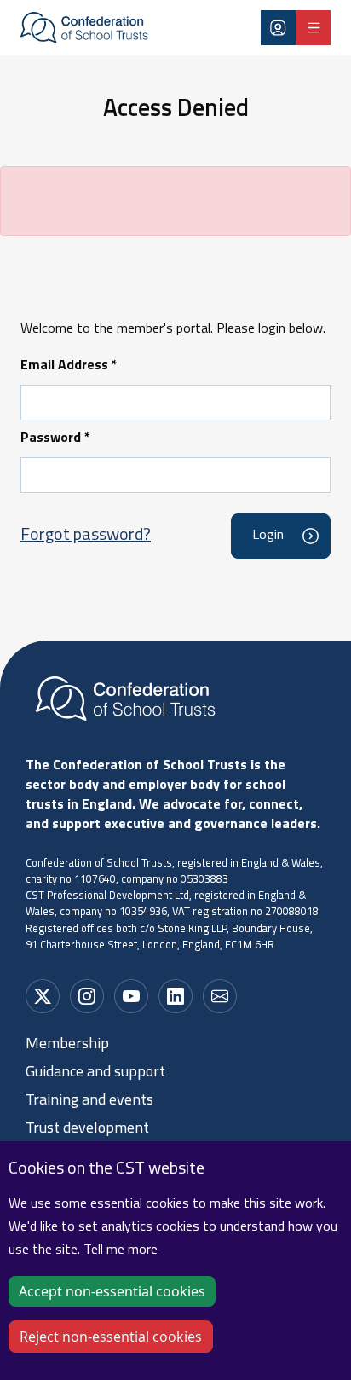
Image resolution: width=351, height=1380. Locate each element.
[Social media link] (43, 996)
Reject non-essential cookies (111, 1336)
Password (55, 438)
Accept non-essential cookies (112, 1291)
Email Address (69, 366)
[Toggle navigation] (313, 27)
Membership (67, 1044)
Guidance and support (95, 1073)
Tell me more (120, 1250)
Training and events (89, 1101)
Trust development (87, 1129)
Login (278, 27)
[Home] (84, 28)
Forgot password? (85, 535)
